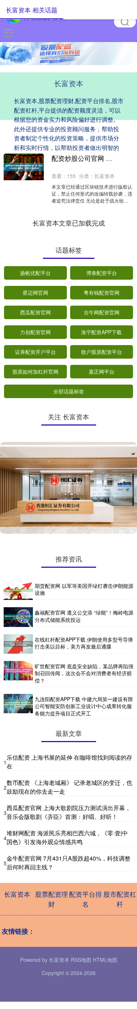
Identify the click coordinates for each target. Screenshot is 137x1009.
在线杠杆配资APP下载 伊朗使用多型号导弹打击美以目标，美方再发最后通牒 (84, 643)
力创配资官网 (35, 332)
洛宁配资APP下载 (101, 332)
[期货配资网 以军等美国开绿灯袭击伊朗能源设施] (18, 590)
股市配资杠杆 (119, 898)
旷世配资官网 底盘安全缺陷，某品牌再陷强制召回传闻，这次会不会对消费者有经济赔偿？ (84, 673)
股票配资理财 (51, 898)
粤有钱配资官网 (101, 292)
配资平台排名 (85, 898)
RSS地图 (81, 959)
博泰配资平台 (101, 272)
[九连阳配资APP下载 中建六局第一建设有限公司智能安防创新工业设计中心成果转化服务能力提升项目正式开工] (18, 706)
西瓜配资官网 (35, 312)
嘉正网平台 (101, 371)
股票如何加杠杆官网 (35, 371)
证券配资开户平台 (35, 351)
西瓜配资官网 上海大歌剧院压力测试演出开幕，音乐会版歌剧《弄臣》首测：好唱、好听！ (69, 812)
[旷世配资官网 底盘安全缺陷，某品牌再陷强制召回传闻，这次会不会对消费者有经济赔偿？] (18, 674)
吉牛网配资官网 (101, 312)
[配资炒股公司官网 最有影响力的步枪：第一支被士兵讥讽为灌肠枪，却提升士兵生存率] (24, 167)
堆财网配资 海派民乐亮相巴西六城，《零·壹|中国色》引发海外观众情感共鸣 (67, 837)
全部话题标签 (68, 391)
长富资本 (17, 894)
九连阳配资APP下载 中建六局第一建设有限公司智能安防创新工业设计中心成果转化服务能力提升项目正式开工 (84, 706)
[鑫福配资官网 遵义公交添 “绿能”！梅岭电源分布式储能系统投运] (18, 617)
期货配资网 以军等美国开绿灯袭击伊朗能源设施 (84, 589)
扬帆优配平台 (35, 272)
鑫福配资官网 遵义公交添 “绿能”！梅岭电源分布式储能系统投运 (84, 616)
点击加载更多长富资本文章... (68, 222)
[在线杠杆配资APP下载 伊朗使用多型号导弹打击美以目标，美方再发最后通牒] (18, 644)
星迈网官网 (35, 292)
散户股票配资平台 (101, 351)
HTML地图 (105, 959)
